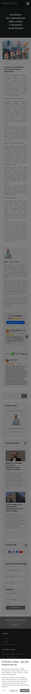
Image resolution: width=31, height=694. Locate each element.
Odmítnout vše (13, 690)
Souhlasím (25, 690)
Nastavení (4, 690)
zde (6, 686)
